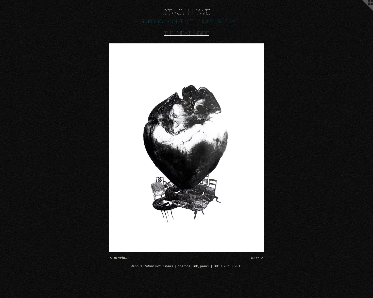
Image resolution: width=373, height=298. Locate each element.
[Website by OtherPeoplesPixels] (363, 10)
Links (206, 22)
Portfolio (148, 22)
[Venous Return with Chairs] (186, 147)
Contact (181, 22)
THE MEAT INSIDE (186, 33)
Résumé (228, 22)
